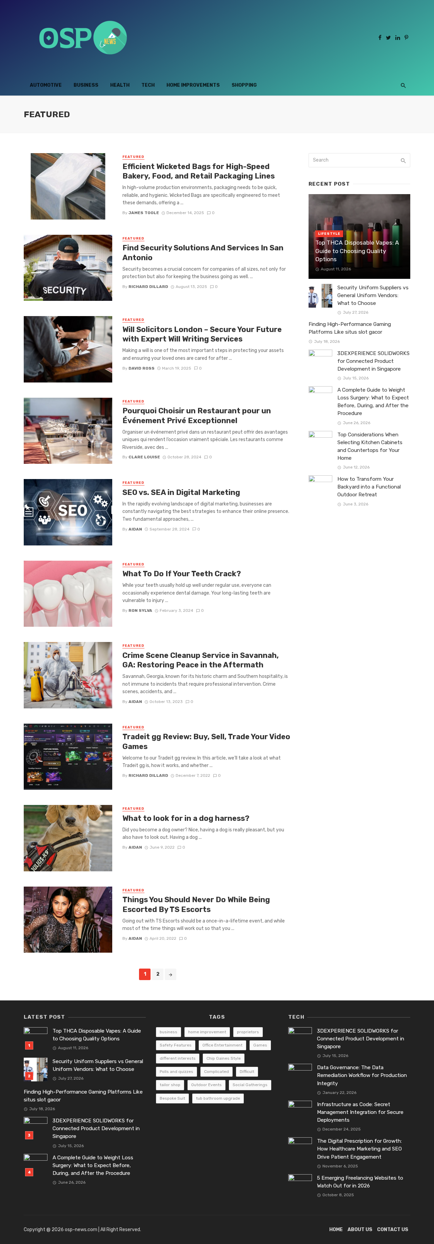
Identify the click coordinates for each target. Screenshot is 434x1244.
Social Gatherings (250, 1084)
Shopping (244, 85)
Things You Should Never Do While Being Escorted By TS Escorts (196, 904)
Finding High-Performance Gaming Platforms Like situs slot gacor (350, 328)
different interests (178, 1058)
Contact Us (392, 1229)
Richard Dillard (148, 286)
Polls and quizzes (176, 1071)
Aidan (135, 529)
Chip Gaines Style (223, 1058)
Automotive (46, 85)
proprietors (248, 1032)
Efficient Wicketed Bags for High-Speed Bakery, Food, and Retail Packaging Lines (198, 171)
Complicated (216, 1071)
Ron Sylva (140, 610)
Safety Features (176, 1045)
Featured (133, 157)
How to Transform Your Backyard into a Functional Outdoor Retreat (369, 487)
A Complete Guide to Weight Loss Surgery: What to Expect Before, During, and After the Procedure (373, 401)
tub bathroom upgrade (218, 1098)
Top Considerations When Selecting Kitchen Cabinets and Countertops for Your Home (369, 446)
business (168, 1032)
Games (260, 1045)
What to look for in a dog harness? (186, 818)
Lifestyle (329, 234)
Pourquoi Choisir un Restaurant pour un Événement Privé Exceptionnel (196, 415)
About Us (360, 1229)
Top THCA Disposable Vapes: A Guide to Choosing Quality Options (357, 251)
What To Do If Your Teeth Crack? (181, 573)
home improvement (207, 1032)
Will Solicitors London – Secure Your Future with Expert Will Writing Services (202, 334)
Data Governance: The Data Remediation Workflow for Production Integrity (362, 1075)
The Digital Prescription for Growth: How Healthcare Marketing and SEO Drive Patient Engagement (359, 1149)
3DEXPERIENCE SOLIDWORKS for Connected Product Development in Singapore (373, 361)
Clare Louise (144, 457)
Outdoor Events (206, 1084)
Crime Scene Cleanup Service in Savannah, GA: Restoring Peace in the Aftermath (200, 660)
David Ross (142, 368)
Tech (148, 85)
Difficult (247, 1071)
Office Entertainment (222, 1045)
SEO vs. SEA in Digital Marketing (181, 492)
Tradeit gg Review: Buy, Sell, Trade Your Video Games (206, 741)
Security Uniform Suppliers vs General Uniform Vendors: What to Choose (373, 295)
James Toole (144, 212)
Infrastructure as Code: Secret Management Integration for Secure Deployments (360, 1112)
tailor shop (170, 1084)
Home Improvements (193, 85)
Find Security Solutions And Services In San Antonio (202, 253)
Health (120, 85)
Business (86, 85)
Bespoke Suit (172, 1098)
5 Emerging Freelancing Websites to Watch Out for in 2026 (360, 1182)
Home (336, 1229)
